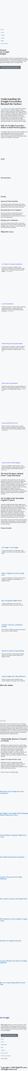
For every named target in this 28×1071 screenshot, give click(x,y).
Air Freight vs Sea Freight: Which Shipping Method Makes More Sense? (14, 814)
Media (2, 40)
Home (2, 29)
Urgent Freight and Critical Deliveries (14, 676)
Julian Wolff (2, 720)
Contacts (3, 1050)
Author (2, 38)
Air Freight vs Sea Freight (10, 547)
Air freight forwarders (6, 108)
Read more (9, 271)
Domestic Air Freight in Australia (10, 941)
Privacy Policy (4, 43)
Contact (3, 35)
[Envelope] (14, 47)
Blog (2, 1047)
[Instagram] (6, 47)
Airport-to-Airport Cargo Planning (13, 651)
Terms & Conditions (6, 1055)
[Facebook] (2, 47)
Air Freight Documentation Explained (12, 857)
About (2, 32)
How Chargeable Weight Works (12, 600)
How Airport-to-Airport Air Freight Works (13, 899)
